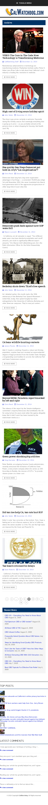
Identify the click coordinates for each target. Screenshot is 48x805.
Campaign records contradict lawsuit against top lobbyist (21, 721)
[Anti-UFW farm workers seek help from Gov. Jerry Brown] (2, 698)
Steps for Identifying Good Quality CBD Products (23, 642)
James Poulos (9, 346)
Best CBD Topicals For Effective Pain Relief (21, 667)
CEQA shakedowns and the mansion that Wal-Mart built (21, 735)
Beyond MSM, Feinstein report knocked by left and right (23, 399)
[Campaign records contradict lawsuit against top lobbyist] (22, 719)
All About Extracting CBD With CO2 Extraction (22, 655)
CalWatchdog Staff (11, 62)
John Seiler (8, 115)
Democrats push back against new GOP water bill (23, 227)
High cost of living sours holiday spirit (23, 111)
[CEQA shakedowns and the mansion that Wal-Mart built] (2, 730)
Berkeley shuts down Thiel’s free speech (24, 286)
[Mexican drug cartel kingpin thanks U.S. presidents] (2, 705)
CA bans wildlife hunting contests (20, 342)
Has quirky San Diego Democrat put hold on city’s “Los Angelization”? (21, 168)
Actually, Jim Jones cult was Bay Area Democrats (18, 717)
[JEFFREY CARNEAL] (2, 723)
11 (21, 602)
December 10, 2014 (26, 460)
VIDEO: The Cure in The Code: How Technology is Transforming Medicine (23, 56)
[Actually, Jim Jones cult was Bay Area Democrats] (2, 712)
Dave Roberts (9, 570)
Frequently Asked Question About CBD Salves (22, 636)
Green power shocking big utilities (21, 456)
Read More (10, 77)
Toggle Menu (25, 3)
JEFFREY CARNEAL (8, 728)
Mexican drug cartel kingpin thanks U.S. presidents (19, 710)
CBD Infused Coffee (12, 632)
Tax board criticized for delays (18, 565)
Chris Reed (8, 173)
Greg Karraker (9, 460)
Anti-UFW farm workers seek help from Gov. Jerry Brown (21, 703)
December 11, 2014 (27, 232)
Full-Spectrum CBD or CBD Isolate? (18, 622)
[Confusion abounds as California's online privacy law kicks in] (2, 691)
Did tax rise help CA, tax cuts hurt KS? (22, 512)
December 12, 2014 (29, 62)
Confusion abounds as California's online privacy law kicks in (23, 696)
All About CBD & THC (13, 628)
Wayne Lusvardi (10, 232)
